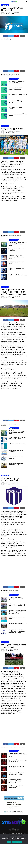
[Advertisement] (14, 55)
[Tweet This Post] (11, 36)
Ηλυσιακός (4, 425)
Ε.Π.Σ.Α (9, 833)
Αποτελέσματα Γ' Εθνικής (7, 75)
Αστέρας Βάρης (13, 235)
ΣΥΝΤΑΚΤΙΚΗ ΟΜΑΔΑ (10, 13)
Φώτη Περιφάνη (9, 650)
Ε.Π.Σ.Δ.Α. (18, 833)
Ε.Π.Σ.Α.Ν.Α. (23, 833)
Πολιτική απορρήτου (17, 841)
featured (18, 74)
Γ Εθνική (4, 833)
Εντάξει (9, 841)
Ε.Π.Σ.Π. (13, 833)
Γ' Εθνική (19, 235)
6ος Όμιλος (12, 74)
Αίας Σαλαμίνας (13, 424)
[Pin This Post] (16, 36)
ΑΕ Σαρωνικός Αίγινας (14, 590)
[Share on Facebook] (5, 36)
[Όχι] (26, 839)
